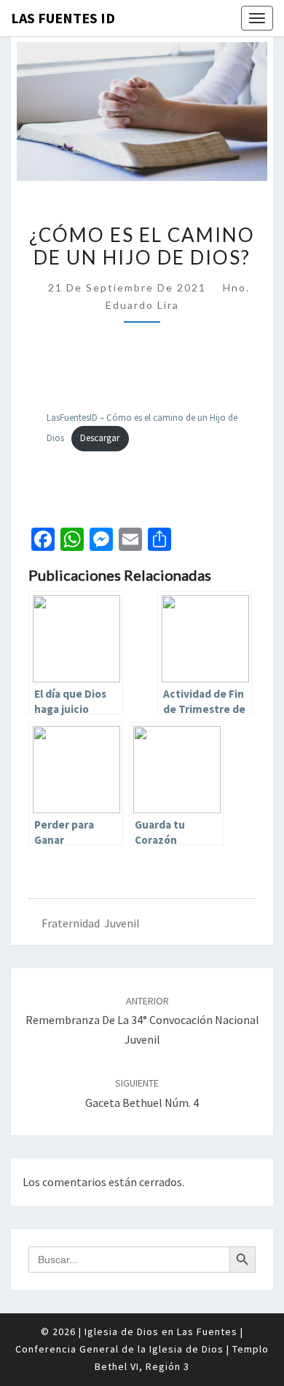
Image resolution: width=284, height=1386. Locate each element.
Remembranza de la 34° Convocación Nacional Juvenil (142, 1020)
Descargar (99, 437)
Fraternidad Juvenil (91, 923)
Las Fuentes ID (63, 18)
